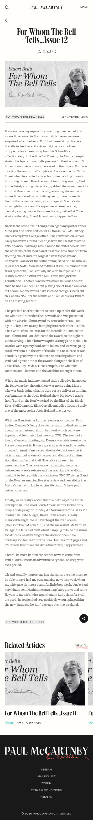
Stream (46, 769)
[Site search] (7, 7)
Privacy (46, 797)
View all (81, 645)
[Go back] (6, 20)
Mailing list (46, 776)
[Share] (83, 618)
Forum (46, 783)
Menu (84, 7)
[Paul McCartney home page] (47, 7)
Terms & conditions (46, 790)
